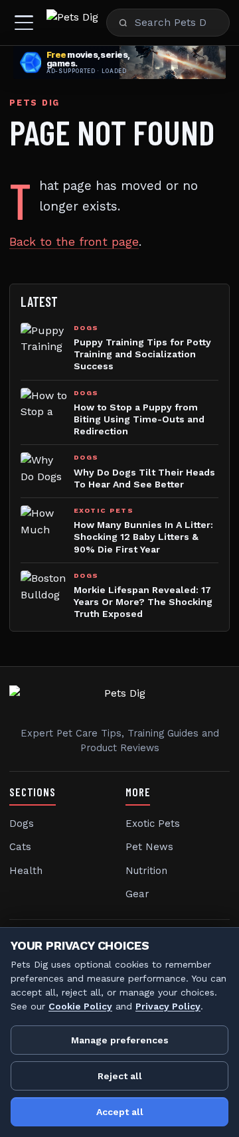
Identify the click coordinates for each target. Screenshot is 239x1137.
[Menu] (24, 22)
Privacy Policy (167, 1006)
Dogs (21, 824)
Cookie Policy (80, 1006)
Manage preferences (120, 1040)
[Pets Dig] (72, 22)
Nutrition (146, 871)
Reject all (120, 1076)
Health (25, 871)
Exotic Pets (152, 824)
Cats (20, 847)
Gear (137, 894)
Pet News (149, 847)
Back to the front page (74, 241)
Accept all (119, 1111)
